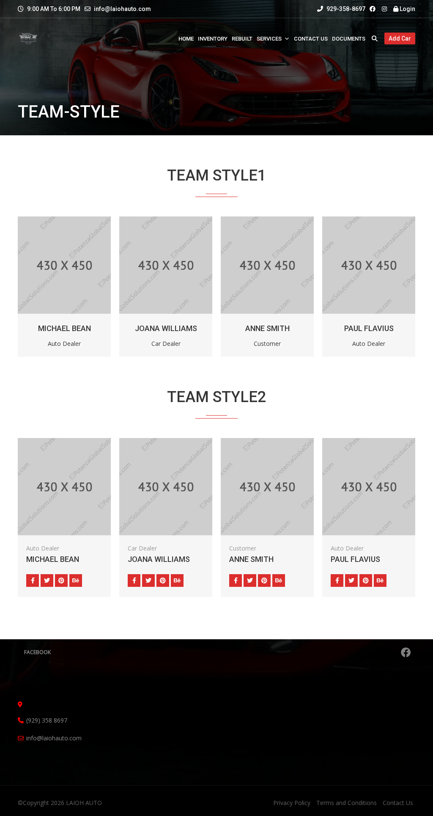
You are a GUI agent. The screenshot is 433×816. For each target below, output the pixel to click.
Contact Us (311, 39)
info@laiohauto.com (122, 8)
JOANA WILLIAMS (166, 328)
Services (269, 39)
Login (406, 8)
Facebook (37, 652)
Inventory (212, 39)
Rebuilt (242, 39)
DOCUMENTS (348, 39)
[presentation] (35, 284)
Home (186, 39)
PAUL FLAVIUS (369, 328)
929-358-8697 (345, 8)
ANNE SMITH (267, 328)
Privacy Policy (291, 803)
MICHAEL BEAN (64, 328)
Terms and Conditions (346, 803)
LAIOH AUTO (84, 803)
